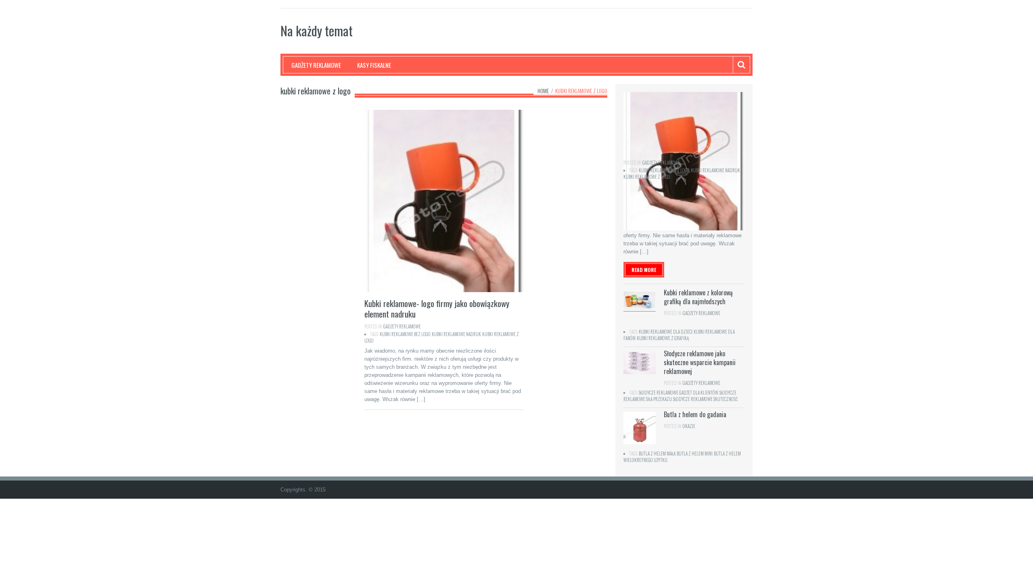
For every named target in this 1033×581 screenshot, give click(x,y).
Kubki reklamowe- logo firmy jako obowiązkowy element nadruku (436, 308)
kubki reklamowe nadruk (456, 334)
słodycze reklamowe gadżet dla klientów (678, 392)
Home (543, 91)
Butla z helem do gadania (695, 414)
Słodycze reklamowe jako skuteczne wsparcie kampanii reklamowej (700, 362)
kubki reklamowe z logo (646, 176)
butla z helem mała (657, 453)
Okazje (689, 426)
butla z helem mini (695, 453)
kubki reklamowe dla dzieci (665, 331)
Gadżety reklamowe (316, 65)
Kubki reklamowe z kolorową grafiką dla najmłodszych (698, 297)
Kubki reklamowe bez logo (405, 334)
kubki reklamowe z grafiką (663, 338)
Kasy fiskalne (374, 65)
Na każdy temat (316, 30)
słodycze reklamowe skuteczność (705, 399)
